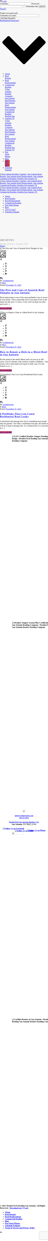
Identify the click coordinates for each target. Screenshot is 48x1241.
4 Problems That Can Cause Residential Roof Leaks (17, 415)
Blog (7, 159)
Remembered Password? (9, 21)
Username (4, 4)
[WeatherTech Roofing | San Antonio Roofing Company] (24, 185)
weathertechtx (8, 281)
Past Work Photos (7, 154)
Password (35, 4)
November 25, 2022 (13, 285)
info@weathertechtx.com (24, 816)
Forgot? (3, 9)
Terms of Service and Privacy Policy (20, 1228)
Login (4, 1)
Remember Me (32, 6)
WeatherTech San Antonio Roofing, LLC (24, 822)
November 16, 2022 (13, 409)
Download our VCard (19, 1208)
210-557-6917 (7, 163)
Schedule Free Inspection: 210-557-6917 (19, 1237)
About (7, 74)
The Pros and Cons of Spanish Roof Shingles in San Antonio (22, 291)
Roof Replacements (10, 81)
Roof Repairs (8, 77)
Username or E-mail (8, 15)
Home (2, 246)
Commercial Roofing (9, 86)
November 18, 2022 (13, 347)
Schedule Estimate (8, 169)
